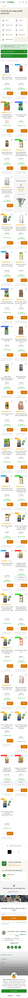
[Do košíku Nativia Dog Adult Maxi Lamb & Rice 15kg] (10, 317)
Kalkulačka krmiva (20, 967)
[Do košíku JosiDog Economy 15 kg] (10, 429)
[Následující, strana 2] (14, 852)
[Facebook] (8, 947)
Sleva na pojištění (16, 971)
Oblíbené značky (10, 967)
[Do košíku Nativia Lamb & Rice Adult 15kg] (24, 131)
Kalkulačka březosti (6, 971)
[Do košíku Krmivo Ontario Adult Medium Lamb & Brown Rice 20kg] (24, 467)
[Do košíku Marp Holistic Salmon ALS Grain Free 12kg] (24, 93)
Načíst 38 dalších (15, 846)
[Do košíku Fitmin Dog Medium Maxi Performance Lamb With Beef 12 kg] (24, 628)
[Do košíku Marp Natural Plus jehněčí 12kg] (24, 392)
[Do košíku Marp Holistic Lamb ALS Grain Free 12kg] (10, 504)
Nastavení (18, 995)
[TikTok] (19, 947)
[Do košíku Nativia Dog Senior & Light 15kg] (10, 355)
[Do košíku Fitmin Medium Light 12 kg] (24, 666)
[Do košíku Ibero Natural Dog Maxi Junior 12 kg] (10, 93)
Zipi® (4, 967)
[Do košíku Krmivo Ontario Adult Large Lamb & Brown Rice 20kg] (10, 666)
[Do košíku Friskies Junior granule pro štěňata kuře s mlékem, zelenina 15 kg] (10, 467)
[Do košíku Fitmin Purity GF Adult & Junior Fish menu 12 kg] (24, 317)
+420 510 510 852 (9, 940)
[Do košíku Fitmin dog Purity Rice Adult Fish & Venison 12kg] (24, 355)
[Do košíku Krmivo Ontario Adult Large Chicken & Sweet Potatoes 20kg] (10, 628)
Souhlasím (14, 991)
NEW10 (21, 579)
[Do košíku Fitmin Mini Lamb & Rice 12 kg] (24, 280)
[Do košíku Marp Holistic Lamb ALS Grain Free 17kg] (10, 280)
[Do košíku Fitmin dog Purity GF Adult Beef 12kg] (10, 703)
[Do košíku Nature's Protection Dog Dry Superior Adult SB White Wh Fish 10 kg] (24, 243)
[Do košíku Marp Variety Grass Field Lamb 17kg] (10, 168)
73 (18, 852)
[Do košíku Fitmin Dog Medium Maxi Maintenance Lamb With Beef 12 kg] (24, 168)
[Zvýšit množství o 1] (5, 93)
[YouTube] (15, 947)
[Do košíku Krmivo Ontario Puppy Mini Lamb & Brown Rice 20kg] (24, 746)
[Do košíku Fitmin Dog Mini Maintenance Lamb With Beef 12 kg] (24, 504)
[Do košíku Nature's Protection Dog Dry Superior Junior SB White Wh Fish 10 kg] (10, 205)
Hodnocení (24, 971)
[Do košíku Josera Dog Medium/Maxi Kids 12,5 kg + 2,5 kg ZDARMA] (10, 392)
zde (14, 987)
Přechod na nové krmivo (10, 969)
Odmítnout (10, 995)
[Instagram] (12, 947)
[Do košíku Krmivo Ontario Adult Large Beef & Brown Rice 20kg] (10, 243)
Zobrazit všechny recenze (14, 865)
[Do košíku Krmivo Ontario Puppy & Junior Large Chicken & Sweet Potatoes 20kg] (24, 542)
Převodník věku (20, 969)
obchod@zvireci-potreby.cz (12, 938)
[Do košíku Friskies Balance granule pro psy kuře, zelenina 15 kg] (10, 131)
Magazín (11, 973)
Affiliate (17, 973)
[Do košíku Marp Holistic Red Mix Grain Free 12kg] (10, 585)
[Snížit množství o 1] (2, 93)
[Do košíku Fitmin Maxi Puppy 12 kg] (10, 542)
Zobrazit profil (13, 892)
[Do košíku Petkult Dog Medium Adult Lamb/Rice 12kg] (24, 429)
